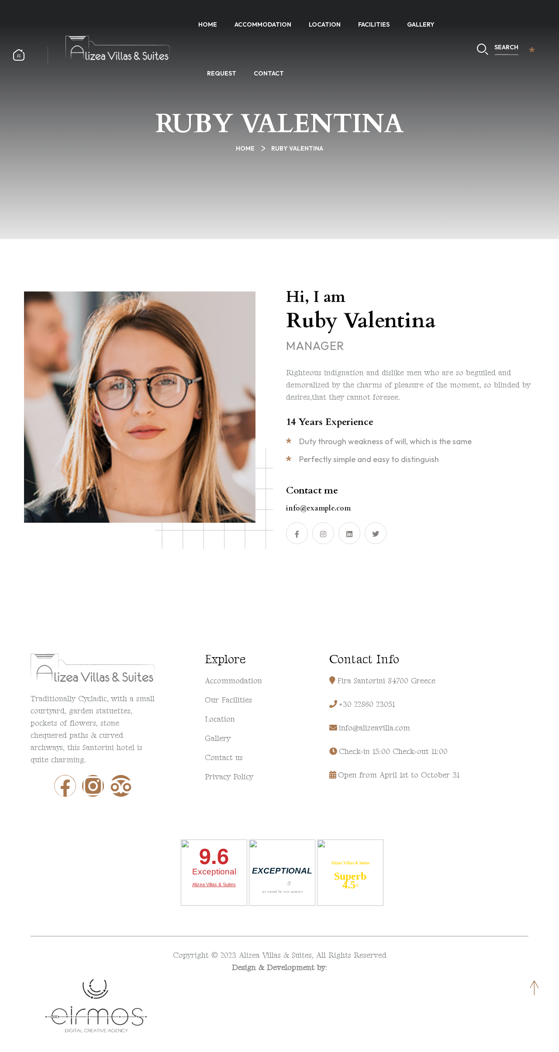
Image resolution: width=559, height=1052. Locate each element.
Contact (269, 73)
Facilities (374, 24)
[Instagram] (93, 786)
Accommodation (263, 24)
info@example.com (318, 508)
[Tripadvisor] (121, 786)
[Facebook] (65, 786)
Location (325, 24)
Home (207, 24)
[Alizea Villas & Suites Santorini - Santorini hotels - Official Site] (118, 48)
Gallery (421, 24)
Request (221, 73)
